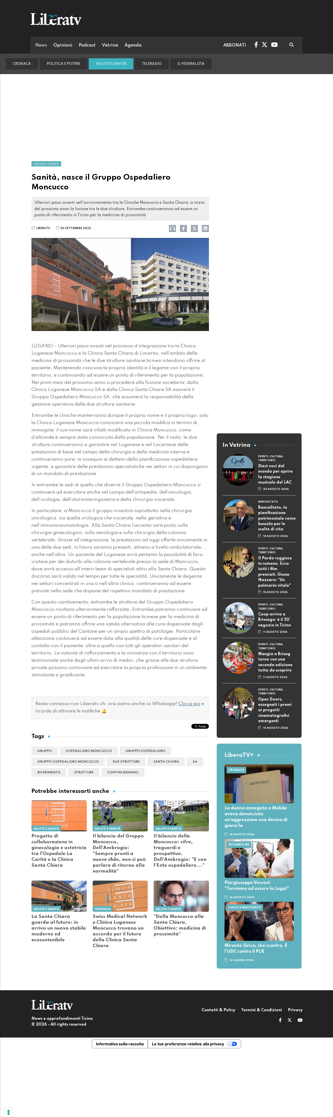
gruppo (44, 751)
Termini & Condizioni (261, 1010)
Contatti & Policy (218, 1010)
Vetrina (110, 45)
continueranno (122, 772)
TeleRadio (152, 64)
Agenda (133, 45)
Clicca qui (189, 703)
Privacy (295, 1010)
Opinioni (62, 45)
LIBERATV (43, 228)
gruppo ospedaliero (145, 751)
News (41, 45)
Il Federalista (191, 64)
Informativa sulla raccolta (120, 1043)
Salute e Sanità (111, 64)
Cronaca (22, 64)
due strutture (126, 761)
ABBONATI (234, 45)
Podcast (87, 45)
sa (195, 761)
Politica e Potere (63, 64)
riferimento (48, 772)
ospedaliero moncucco (89, 751)
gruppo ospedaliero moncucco (68, 761)
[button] (280, 1020)
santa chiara (166, 761)
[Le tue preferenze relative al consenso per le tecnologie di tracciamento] (8, 1112)
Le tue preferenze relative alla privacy (188, 1043)
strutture (84, 772)
